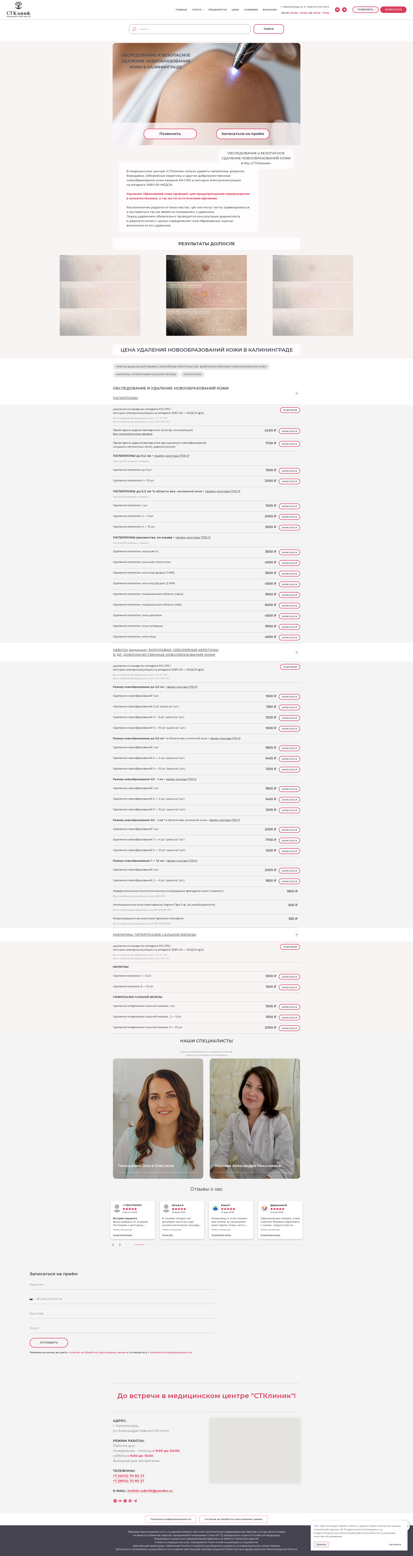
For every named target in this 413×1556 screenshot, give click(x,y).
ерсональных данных (113, 1352)
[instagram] (115, 1501)
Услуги (197, 9)
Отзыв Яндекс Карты (176, 1235)
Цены (235, 9)
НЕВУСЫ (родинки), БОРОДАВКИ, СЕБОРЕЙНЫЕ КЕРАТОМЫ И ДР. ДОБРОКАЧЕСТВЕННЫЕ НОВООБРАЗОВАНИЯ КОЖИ (191, 366)
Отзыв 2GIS (122, 1235)
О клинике (251, 9)
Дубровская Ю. (233, 1205)
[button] (393, 9)
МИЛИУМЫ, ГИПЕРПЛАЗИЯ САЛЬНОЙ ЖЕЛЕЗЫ (146, 374)
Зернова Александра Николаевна (248, 1166)
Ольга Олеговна (146, 1166)
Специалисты (217, 9)
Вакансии (270, 9)
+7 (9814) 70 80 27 (128, 1481)
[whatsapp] (125, 1501)
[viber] (130, 1501)
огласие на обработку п (85, 1352)
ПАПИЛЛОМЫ (192, 374)
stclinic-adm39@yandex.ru (150, 1491)
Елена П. (180, 1205)
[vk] (337, 9)
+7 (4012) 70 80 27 (128, 1476)
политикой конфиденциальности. (171, 1352)
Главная (181, 9)
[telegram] (344, 9)
